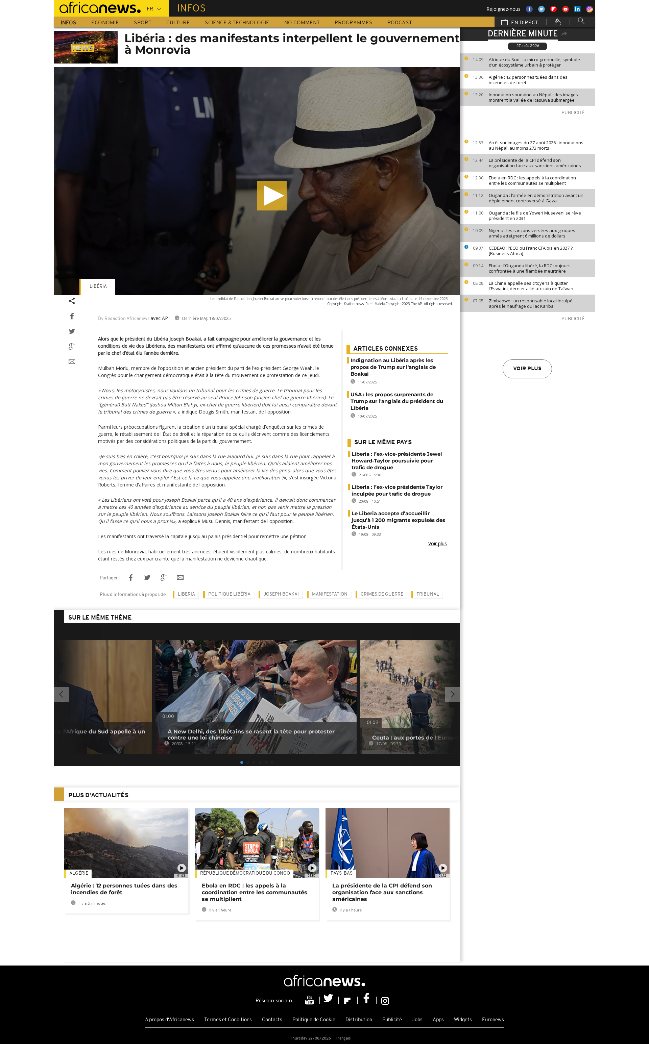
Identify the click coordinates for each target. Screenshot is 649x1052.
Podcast (399, 23)
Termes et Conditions (228, 1020)
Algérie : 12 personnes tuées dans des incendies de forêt (528, 79)
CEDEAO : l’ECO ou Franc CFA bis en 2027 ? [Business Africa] (531, 250)
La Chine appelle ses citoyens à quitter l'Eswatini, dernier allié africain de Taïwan (531, 285)
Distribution (358, 1020)
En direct (524, 23)
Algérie (78, 873)
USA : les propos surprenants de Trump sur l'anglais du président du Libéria (397, 401)
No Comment (302, 23)
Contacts (272, 1020)
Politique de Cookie (313, 1020)
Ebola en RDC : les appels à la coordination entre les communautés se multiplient (532, 180)
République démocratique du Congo (245, 873)
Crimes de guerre (382, 594)
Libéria (98, 286)
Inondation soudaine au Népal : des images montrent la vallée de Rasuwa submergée (533, 97)
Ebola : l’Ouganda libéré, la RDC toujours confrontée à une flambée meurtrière (530, 268)
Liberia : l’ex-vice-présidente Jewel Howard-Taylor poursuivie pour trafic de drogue (397, 461)
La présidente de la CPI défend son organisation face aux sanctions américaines (535, 162)
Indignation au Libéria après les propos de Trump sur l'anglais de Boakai (393, 367)
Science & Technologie (237, 23)
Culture (178, 23)
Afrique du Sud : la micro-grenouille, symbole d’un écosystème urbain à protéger (534, 62)
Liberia (186, 594)
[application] (257, 181)
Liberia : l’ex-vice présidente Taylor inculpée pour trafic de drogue (397, 490)
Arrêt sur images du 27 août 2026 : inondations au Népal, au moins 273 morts (536, 145)
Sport (142, 23)
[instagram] (385, 1000)
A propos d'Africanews (169, 1020)
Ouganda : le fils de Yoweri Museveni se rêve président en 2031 (535, 215)
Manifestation (329, 594)
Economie (105, 23)
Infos (68, 23)
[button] (272, 195)
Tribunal (427, 594)
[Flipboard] (348, 1000)
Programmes (353, 23)
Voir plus (527, 369)
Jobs (417, 1020)
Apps (438, 1020)
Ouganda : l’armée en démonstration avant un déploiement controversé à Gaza (536, 198)
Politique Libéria (229, 594)
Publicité (392, 1020)
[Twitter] (329, 1000)
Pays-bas (342, 873)
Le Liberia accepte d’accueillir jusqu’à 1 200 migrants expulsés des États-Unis (398, 520)
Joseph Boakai (281, 594)
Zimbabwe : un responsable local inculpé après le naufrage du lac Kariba (531, 303)
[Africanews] (97, 7)
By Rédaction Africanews (123, 318)
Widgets (463, 1020)
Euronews (493, 1020)
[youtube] (310, 1000)
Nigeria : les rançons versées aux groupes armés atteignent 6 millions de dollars (532, 233)
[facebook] (367, 1000)
